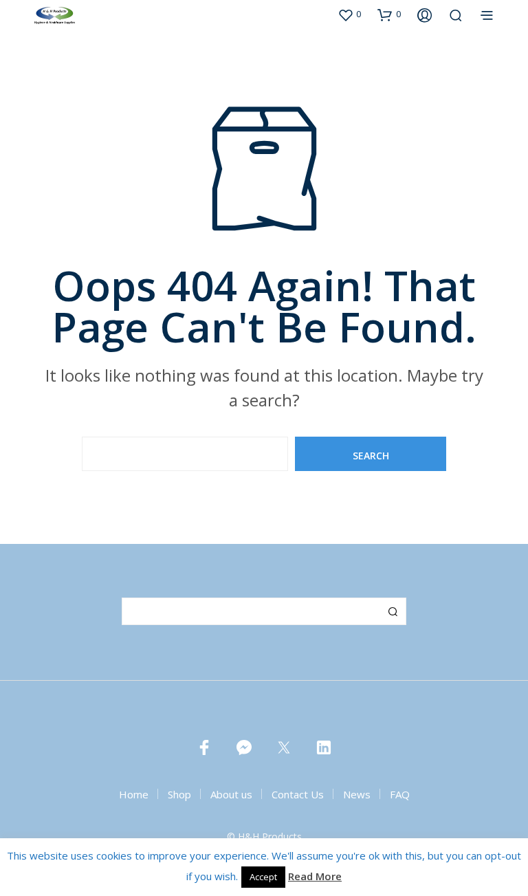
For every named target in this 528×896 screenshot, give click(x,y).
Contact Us (298, 794)
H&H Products (270, 836)
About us (231, 794)
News (357, 794)
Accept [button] (263, 877)
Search (392, 611)
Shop (179, 794)
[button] (349, 14)
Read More (315, 876)
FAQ (400, 794)
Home (133, 794)
